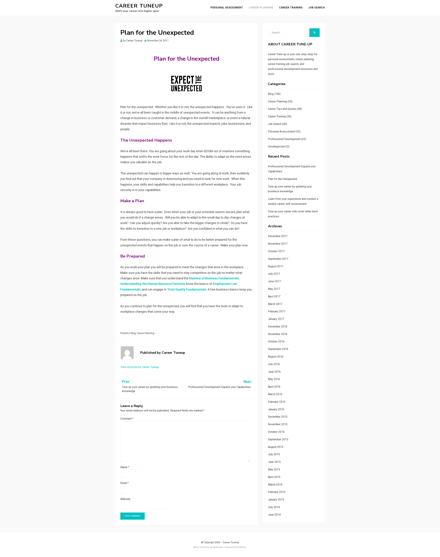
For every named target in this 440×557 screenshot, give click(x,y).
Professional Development (284, 139)
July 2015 (274, 454)
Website (125, 499)
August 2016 (275, 356)
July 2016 (274, 364)
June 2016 (274, 371)
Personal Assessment (227, 7)
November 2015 (277, 424)
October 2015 (276, 431)
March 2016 (275, 394)
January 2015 (276, 499)
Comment (127, 418)
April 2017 (274, 296)
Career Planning (261, 7)
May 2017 (274, 289)
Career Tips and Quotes (282, 108)
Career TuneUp (139, 5)
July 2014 (274, 507)
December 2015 (277, 416)
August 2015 (275, 447)
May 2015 (274, 469)
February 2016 (276, 401)
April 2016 (274, 386)
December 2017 (277, 236)
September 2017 (278, 258)
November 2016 (277, 334)
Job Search (317, 7)
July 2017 (274, 273)
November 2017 (277, 243)
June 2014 (274, 514)
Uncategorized (276, 146)
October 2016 (276, 341)
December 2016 (277, 326)
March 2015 (275, 484)
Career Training (291, 7)
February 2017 (276, 311)
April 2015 (274, 477)
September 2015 (278, 439)
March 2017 (275, 304)
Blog (133, 333)
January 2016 (276, 409)
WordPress (241, 547)
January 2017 (276, 319)
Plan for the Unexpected (282, 179)
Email (124, 483)
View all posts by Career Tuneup (139, 367)
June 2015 (274, 462)
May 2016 (274, 379)
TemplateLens (216, 547)
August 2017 (275, 266)
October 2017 (276, 251)
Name (124, 467)
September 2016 (278, 349)
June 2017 (274, 281)
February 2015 (276, 492)
